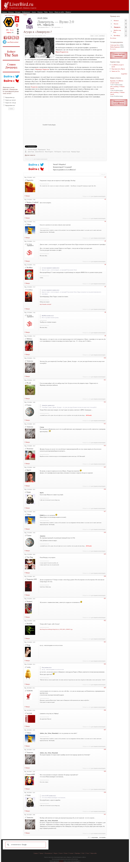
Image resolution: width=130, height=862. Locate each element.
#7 (105, 287)
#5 (105, 241)
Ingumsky (113, 81)
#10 (105, 358)
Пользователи (48, 853)
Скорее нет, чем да (10, 103)
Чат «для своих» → (57, 27)
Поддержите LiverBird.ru (118, 102)
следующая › (94, 837)
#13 (105, 424)
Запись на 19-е (116, 71)
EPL (7, 30)
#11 (105, 380)
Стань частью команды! (119, 55)
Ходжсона (34, 87)
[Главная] (6, 5)
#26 (105, 710)
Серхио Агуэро (66, 151)
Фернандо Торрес (75, 151)
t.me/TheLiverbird (12, 42)
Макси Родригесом (62, 52)
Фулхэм (116, 24)
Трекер (41, 853)
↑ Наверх (27, 196)
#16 (105, 489)
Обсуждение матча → (44, 27)
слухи (96, 35)
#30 (105, 792)
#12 (105, 402)
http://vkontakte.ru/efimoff (45, 304)
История (17, 12)
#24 (105, 664)
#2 (105, 177)
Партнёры (77, 853)
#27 (105, 730)
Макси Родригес (49, 151)
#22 (105, 620)
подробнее (124, 74)
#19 (105, 554)
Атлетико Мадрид (32, 149)
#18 (105, 532)
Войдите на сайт (29, 159)
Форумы (40, 12)
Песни (65, 853)
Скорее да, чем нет (10, 100)
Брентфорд (117, 35)
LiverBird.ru (21, 4)
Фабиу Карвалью (115, 47)
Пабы (46, 12)
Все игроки (113, 49)
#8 (105, 312)
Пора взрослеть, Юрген (118, 69)
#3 (105, 199)
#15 (105, 467)
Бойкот (11, 53)
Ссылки (71, 853)
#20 (105, 576)
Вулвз (12, 30)
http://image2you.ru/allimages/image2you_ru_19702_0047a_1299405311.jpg (56, 629)
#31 (105, 814)
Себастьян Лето (114, 45)
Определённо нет (10, 105)
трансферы (102, 35)
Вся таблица (113, 38)
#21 (105, 598)
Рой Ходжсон (57, 151)
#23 (105, 642)
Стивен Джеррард (11, 66)
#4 (105, 221)
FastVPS (61, 861)
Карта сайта (94, 853)
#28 (105, 749)
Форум (55, 853)
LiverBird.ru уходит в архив (116, 82)
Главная (4, 12)
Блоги (51, 12)
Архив (34, 12)
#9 (105, 336)
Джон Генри (31, 151)
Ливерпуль (117, 27)
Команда (11, 12)
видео (92, 35)
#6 (105, 264)
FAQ (83, 853)
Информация (26, 12)
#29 (105, 771)
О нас (87, 853)
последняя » (102, 837)
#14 (105, 445)
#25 (105, 688)
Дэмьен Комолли (39, 151)
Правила (68, 12)
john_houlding (114, 86)
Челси (48, 149)
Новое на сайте (59, 12)
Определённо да (9, 97)
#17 (105, 511)
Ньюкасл (116, 20)
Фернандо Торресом (42, 69)
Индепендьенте (42, 149)
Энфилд (8, 32)
